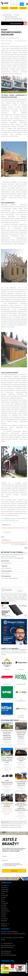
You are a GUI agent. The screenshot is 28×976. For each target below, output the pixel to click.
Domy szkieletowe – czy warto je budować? (7, 804)
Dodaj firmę (4, 887)
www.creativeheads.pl (7, 947)
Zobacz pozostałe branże (16, 23)
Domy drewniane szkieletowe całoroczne (21, 783)
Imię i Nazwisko (5, 560)
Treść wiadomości (6, 576)
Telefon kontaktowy (6, 571)
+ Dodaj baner (23, 8)
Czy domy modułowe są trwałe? (21, 758)
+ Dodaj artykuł (14, 8)
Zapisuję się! (14, 870)
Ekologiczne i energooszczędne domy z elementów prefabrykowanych (21, 806)
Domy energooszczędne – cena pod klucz (7, 782)
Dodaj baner (4, 891)
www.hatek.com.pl (14, 520)
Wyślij (5, 603)
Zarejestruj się (5, 924)
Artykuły (16, 15)
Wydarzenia (4, 909)
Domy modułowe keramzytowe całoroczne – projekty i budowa (21, 734)
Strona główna (5, 885)
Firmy (2, 899)
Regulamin (4, 920)
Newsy (3, 901)
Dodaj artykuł (5, 889)
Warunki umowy (5, 911)
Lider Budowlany (7, 15)
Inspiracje (4, 907)
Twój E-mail (4, 566)
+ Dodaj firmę (5, 8)
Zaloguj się (4, 925)
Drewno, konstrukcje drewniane (13, 19)
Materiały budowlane (11, 17)
